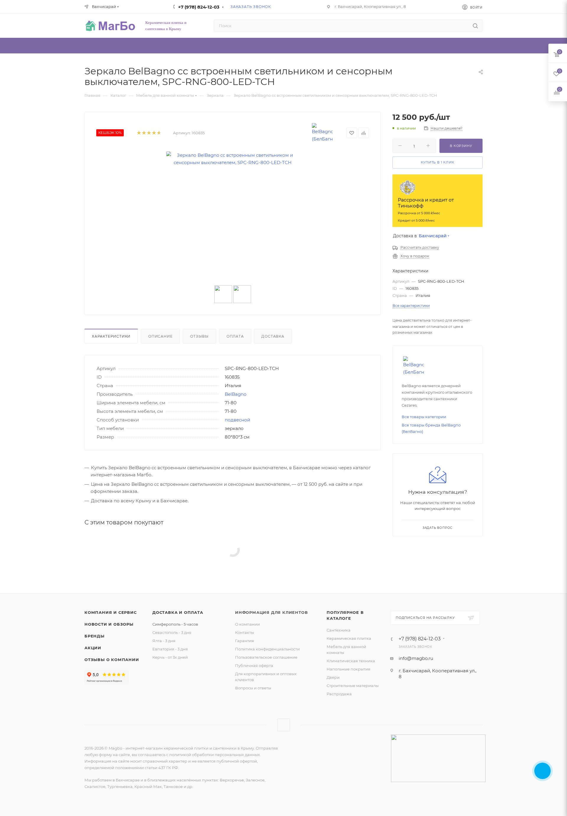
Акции (92, 647)
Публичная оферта (254, 665)
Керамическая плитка (349, 638)
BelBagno (235, 394)
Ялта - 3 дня (163, 640)
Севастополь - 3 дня (171, 632)
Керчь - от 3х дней (170, 657)
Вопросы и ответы (253, 688)
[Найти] (475, 25)
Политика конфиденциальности (267, 649)
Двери (333, 677)
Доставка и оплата (177, 612)
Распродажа (339, 693)
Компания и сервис (110, 612)
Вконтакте (283, 725)
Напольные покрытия (348, 669)
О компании (247, 624)
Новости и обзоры (108, 624)
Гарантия (244, 640)
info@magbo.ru (416, 658)
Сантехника (339, 630)
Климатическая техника (351, 660)
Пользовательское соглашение (266, 657)
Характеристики (111, 336)
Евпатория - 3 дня (170, 649)
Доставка (272, 336)
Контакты (244, 632)
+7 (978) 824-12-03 (198, 7)
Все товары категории (424, 416)
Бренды (94, 636)
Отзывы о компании (111, 659)
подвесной (237, 420)
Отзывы (199, 336)
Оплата (235, 336)
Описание (160, 336)
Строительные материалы (353, 685)
